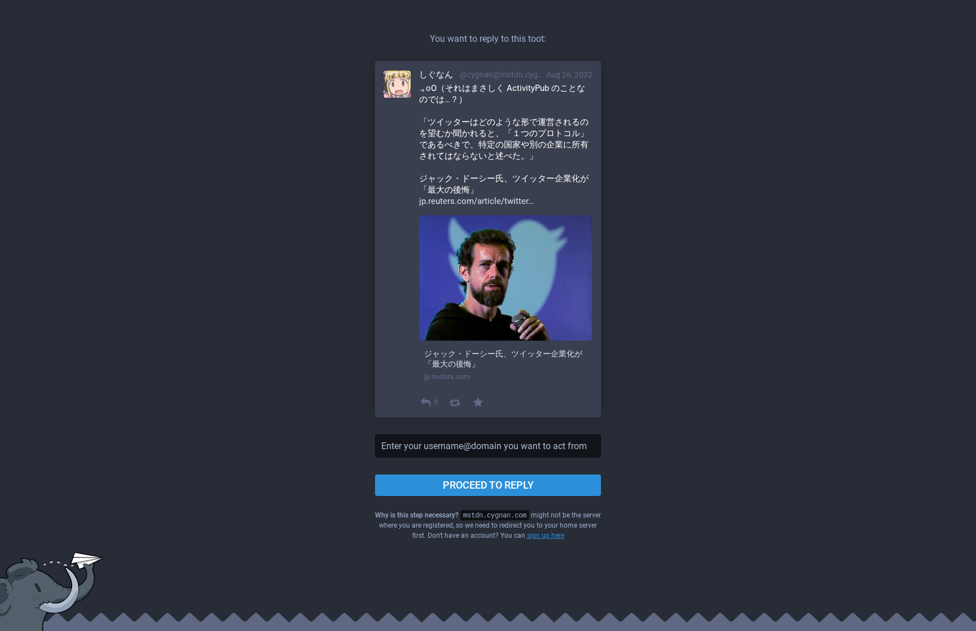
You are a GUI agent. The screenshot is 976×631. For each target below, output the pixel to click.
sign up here (545, 535)
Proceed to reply (488, 485)
